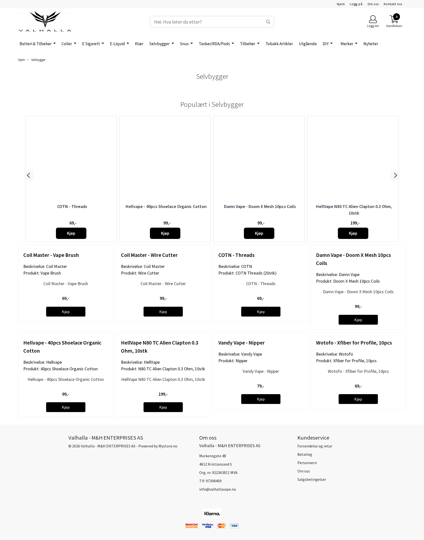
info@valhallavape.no (217, 489)
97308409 (214, 480)
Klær (139, 43)
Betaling (304, 454)
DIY (326, 43)
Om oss (373, 4)
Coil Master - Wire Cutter (163, 283)
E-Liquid (118, 43)
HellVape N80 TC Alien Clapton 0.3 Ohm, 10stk (163, 379)
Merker (347, 43)
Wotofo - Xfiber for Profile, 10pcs (358, 371)
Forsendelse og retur (314, 445)
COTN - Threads (72, 206)
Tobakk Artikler (279, 43)
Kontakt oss (393, 4)
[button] (28, 175)
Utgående (308, 43)
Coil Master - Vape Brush (65, 283)
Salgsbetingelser (311, 479)
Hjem (341, 4)
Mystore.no (168, 445)
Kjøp (71, 233)
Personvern (307, 462)
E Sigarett (91, 43)
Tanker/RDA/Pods (215, 43)
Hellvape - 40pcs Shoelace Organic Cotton (166, 206)
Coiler (67, 43)
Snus (184, 43)
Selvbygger (159, 43)
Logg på (356, 4)
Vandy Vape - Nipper (261, 371)
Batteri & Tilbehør (36, 43)
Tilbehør (248, 43)
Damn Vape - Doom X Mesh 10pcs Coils (260, 206)
